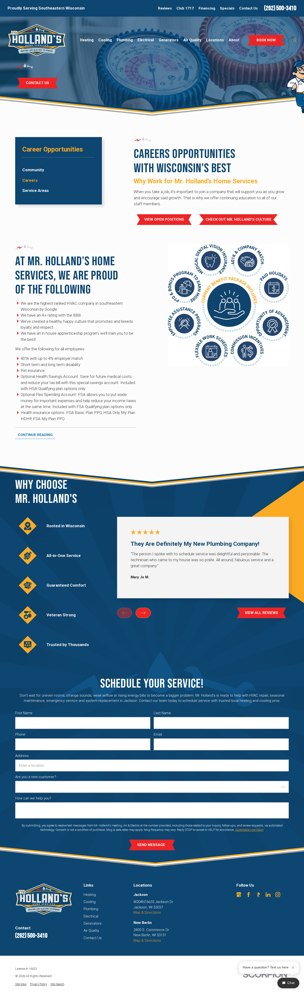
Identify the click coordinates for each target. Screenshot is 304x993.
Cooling (90, 902)
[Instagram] (277, 894)
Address (22, 756)
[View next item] (143, 613)
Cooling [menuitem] (105, 40)
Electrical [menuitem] (146, 40)
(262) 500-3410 (280, 8)
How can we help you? (33, 798)
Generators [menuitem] (169, 40)
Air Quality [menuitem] (192, 40)
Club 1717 (185, 8)
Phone (20, 734)
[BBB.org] (258, 894)
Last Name (162, 713)
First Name (24, 713)
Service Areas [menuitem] (35, 190)
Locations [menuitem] (215, 40)
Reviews (165, 8)
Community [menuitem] (33, 169)
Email (158, 734)
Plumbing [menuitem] (125, 40)
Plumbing (91, 909)
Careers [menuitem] (30, 180)
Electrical (91, 916)
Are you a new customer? (35, 777)
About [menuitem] (234, 40)
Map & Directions (147, 912)
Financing (207, 8)
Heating (90, 895)
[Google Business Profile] (238, 894)
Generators (93, 923)
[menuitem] (21, 984)
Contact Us (248, 8)
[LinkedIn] (268, 894)
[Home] (37, 40)
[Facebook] (248, 894)
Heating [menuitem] (87, 40)
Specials (227, 8)
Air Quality (91, 930)
